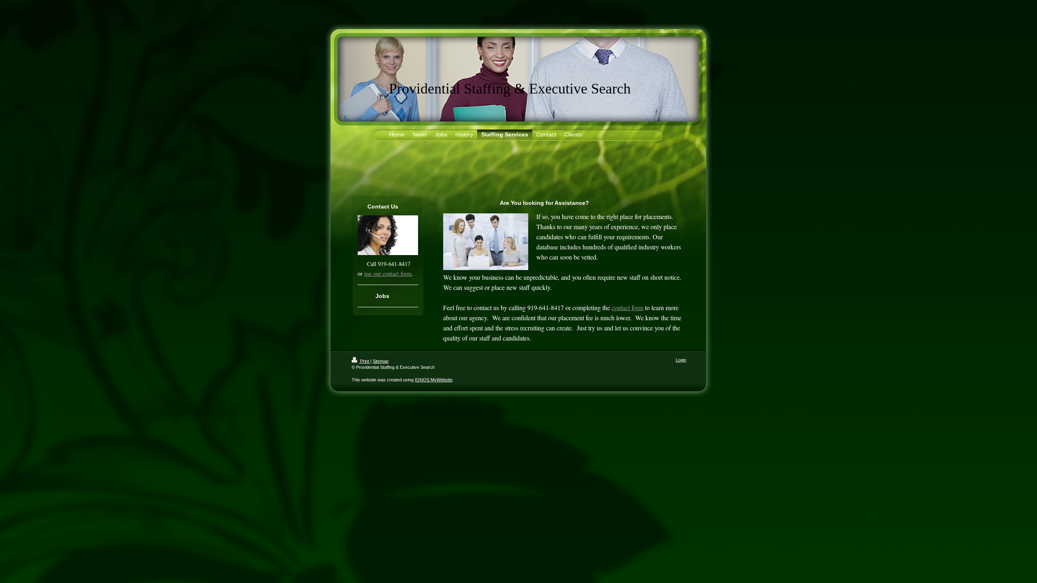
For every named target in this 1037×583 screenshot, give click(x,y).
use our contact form (388, 273)
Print (364, 361)
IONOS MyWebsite (433, 379)
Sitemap (380, 361)
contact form (627, 307)
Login (681, 359)
